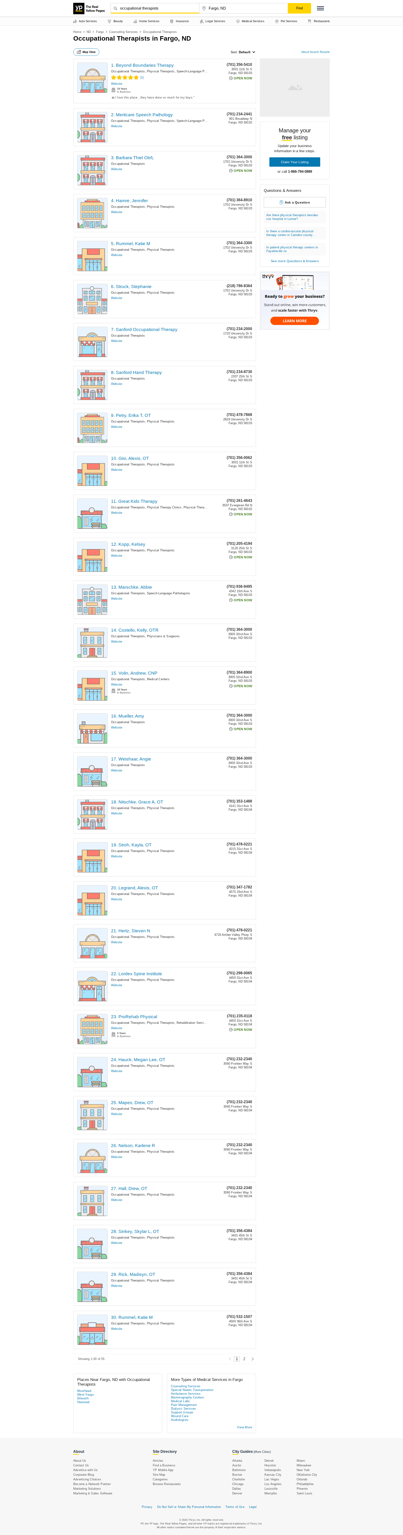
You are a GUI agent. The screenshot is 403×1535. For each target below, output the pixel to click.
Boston (237, 1474)
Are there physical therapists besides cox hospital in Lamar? (292, 217)
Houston (270, 1465)
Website (116, 83)
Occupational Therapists (128, 71)
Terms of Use (235, 1507)
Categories (160, 1479)
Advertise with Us (85, 1470)
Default (244, 52)
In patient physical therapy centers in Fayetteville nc (292, 249)
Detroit (269, 1460)
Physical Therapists (161, 71)
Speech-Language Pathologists (198, 71)
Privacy (147, 1507)
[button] (320, 8)
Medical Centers (158, 679)
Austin (236, 1465)
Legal (253, 1507)
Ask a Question (297, 202)
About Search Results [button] (315, 52)
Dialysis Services (183, 1408)
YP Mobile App (163, 1470)
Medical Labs (180, 1401)
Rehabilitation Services (193, 1023)
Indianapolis (272, 1470)
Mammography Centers (187, 1397)
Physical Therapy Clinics (164, 507)
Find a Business (164, 1465)
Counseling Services (123, 32)
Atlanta (237, 1460)
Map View (89, 52)
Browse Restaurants (167, 1484)
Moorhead (84, 1391)
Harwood (83, 1402)
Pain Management (184, 1405)
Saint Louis (304, 1493)
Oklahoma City (307, 1474)
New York (303, 1470)
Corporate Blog (83, 1474)
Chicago (237, 1484)
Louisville (271, 1488)
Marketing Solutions (87, 1488)
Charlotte (238, 1479)
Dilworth (83, 1398)
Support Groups (182, 1412)
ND (89, 32)
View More (244, 1427)
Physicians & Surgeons (163, 636)
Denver (237, 1493)
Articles (158, 1460)
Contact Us (81, 1465)
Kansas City (272, 1474)
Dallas (236, 1488)
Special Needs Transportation (192, 1390)
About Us (79, 1460)
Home (77, 32)
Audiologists (180, 1420)
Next (251, 1359)
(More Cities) (262, 1452)
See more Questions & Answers (295, 261)
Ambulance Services (186, 1393)
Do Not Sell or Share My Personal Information (189, 1507)
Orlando (302, 1479)
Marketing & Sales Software (92, 1493)
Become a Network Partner (92, 1484)
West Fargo (85, 1394)
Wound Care (179, 1416)
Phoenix (302, 1488)
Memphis (270, 1493)
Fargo (100, 32)
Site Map (159, 1474)
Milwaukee (304, 1465)
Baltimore (239, 1470)
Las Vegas (271, 1479)
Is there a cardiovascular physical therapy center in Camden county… (291, 233)
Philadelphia (305, 1484)
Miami (301, 1460)
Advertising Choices (87, 1479)
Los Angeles (272, 1484)
